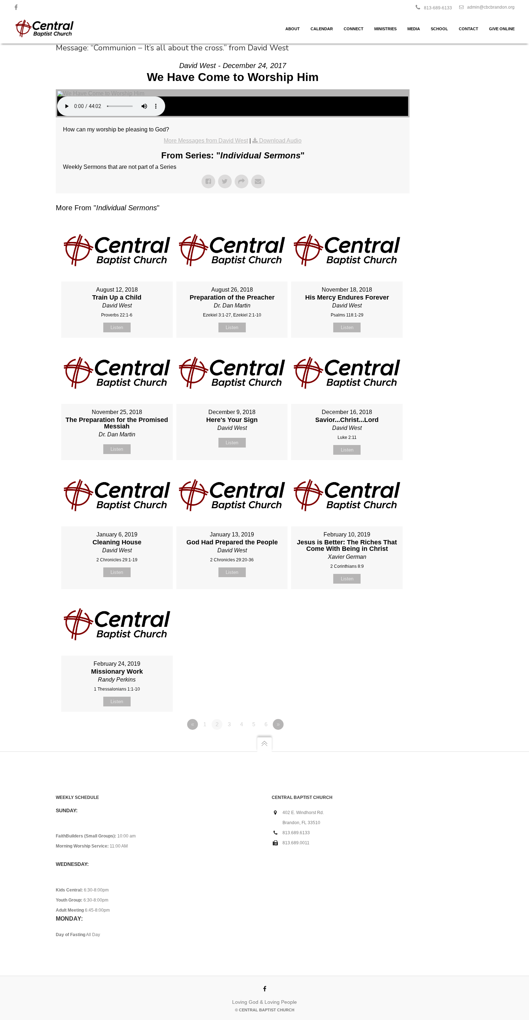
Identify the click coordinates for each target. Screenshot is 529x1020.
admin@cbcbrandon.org (491, 7)
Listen (116, 327)
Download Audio (280, 141)
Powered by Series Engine (383, 744)
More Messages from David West (206, 141)
